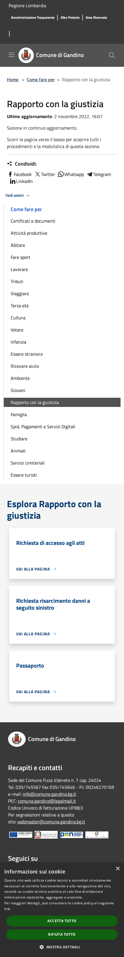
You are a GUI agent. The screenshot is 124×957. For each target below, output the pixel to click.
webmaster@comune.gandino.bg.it (51, 821)
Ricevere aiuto (25, 366)
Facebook (23, 174)
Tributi (17, 281)
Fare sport (20, 257)
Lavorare (19, 269)
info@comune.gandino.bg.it (49, 794)
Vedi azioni (15, 195)
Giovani (18, 390)
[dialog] (62, 910)
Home (12, 79)
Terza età (20, 305)
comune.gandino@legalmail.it (47, 800)
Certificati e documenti (33, 220)
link (7, 908)
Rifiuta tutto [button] (62, 934)
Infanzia (18, 341)
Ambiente (20, 378)
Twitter (48, 174)
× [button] (117, 869)
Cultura (18, 317)
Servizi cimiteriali (28, 462)
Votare (17, 329)
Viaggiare (20, 293)
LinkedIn (24, 181)
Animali (18, 450)
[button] (62, 946)
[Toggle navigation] (11, 54)
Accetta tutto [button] (61, 920)
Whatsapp (74, 174)
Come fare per (41, 79)
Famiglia (19, 414)
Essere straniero (27, 353)
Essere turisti (24, 474)
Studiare (19, 438)
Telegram (102, 174)
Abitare (18, 245)
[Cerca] (111, 55)
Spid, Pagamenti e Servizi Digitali (43, 426)
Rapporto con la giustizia (35, 402)
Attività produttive (29, 233)
